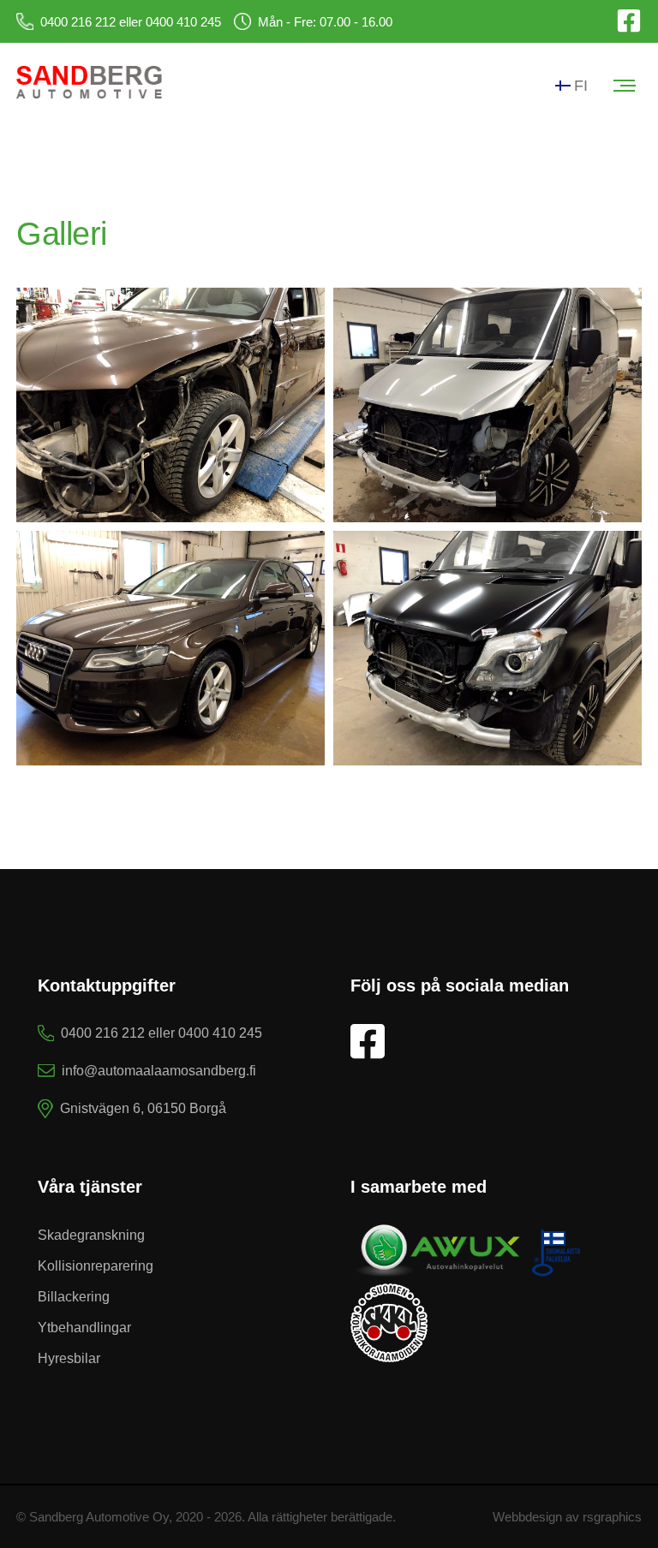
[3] (487, 405)
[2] (170, 648)
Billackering (74, 1296)
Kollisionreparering (95, 1266)
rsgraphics (612, 1516)
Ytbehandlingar (84, 1327)
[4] (487, 648)
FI (581, 85)
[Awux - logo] (466, 1273)
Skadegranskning (91, 1235)
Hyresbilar (69, 1358)
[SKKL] (389, 1359)
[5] (170, 405)
